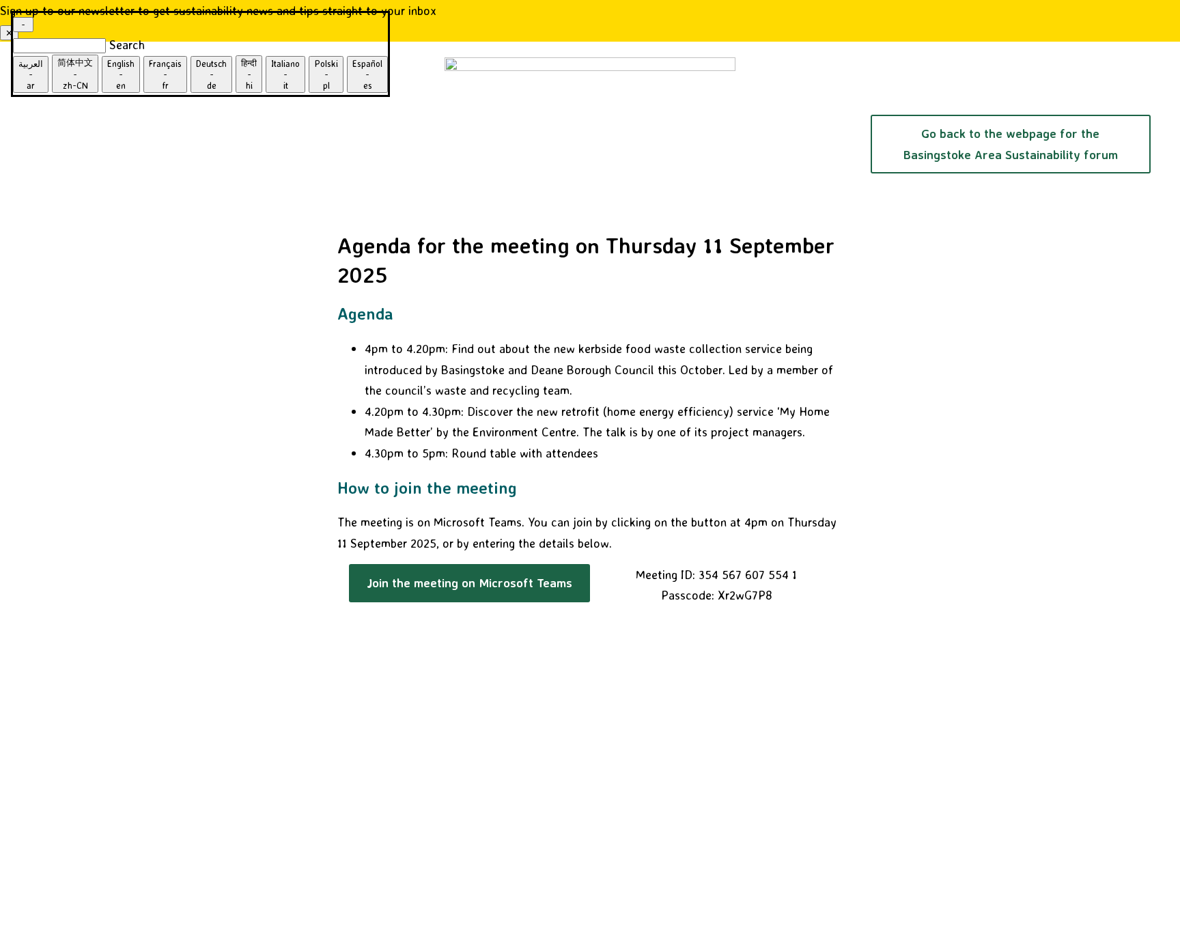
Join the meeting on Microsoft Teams (469, 582)
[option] (30, 74)
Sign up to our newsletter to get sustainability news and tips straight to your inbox (218, 10)
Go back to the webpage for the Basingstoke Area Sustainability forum (1010, 144)
